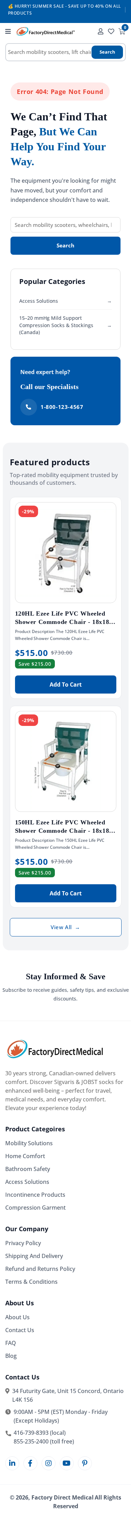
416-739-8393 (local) (40, 1433)
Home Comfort (25, 1156)
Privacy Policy (23, 1243)
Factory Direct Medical (62, 1497)
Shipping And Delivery (34, 1256)
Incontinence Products (35, 1194)
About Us (17, 1317)
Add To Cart (66, 684)
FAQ (10, 1343)
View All (65, 927)
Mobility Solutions (29, 1143)
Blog (11, 1356)
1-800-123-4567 (62, 406)
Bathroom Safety (27, 1169)
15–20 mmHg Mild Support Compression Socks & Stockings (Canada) (65, 325)
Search (107, 52)
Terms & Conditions (31, 1281)
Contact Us (19, 1330)
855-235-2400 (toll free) (44, 1441)
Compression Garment (35, 1207)
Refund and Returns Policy (40, 1269)
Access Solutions (65, 301)
